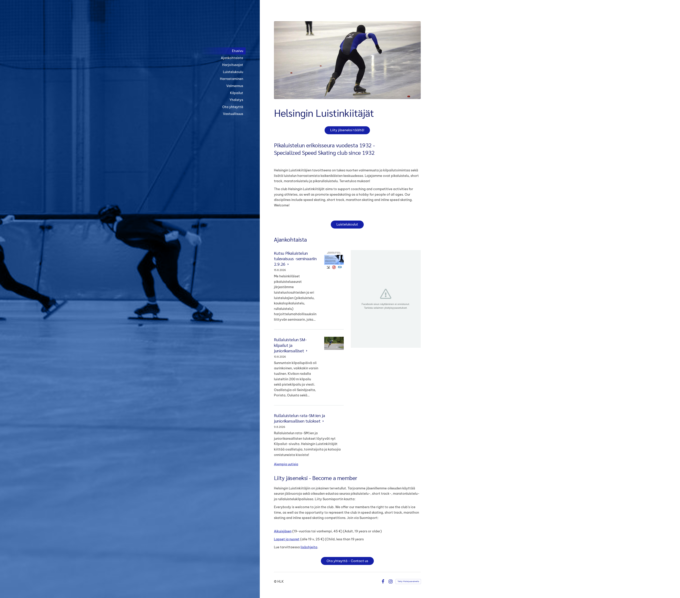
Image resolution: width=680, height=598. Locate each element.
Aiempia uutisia (286, 464)
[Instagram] (390, 581)
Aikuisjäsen (282, 531)
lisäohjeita (309, 547)
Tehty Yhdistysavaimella (408, 581)
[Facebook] (383, 581)
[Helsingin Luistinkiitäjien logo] (217, 29)
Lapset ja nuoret (286, 539)
